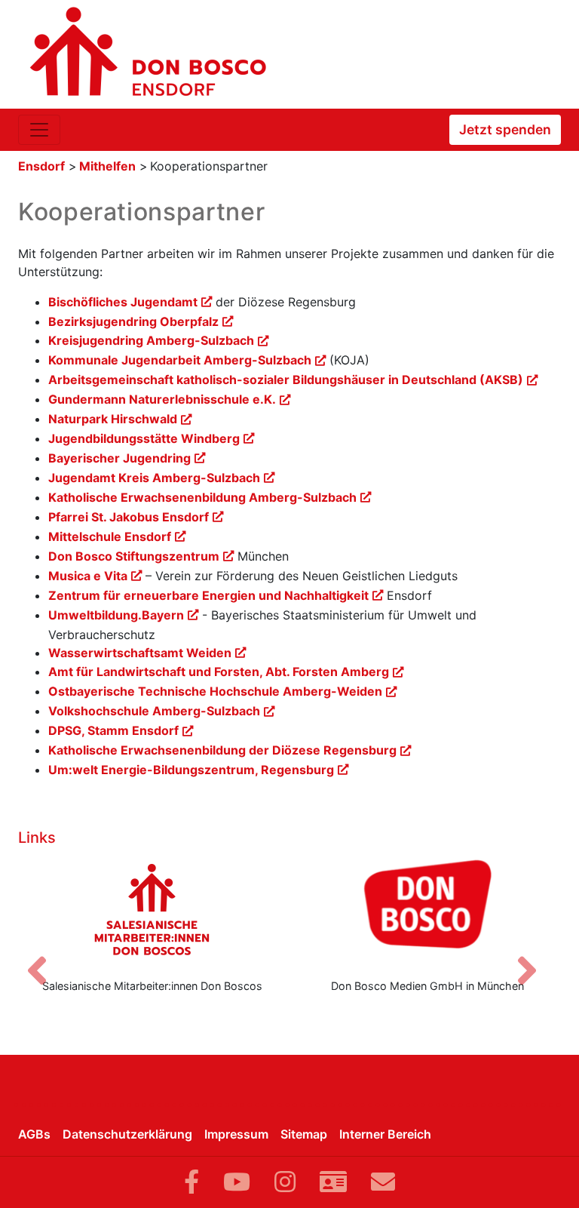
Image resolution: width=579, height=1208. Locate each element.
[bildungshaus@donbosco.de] (383, 1182)
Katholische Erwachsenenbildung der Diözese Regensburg (222, 750)
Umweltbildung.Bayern (116, 614)
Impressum (236, 1134)
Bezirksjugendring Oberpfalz (133, 321)
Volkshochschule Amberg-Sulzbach (154, 710)
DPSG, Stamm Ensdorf (113, 730)
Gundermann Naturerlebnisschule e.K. (162, 399)
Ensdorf (41, 166)
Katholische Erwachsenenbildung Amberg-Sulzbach (202, 497)
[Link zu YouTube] (236, 1182)
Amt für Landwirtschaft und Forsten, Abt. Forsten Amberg (218, 671)
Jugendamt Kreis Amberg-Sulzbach (154, 477)
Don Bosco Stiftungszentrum (133, 556)
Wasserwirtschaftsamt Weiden (139, 652)
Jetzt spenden (505, 129)
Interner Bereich (385, 1134)
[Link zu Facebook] (191, 1182)
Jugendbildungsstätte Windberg (144, 438)
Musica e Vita (87, 575)
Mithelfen (107, 166)
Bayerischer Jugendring (119, 458)
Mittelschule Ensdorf (109, 536)
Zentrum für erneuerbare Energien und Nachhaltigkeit (208, 595)
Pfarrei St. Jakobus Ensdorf (128, 516)
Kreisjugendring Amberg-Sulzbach (151, 340)
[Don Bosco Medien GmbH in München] (427, 909)
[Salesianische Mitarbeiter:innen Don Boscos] (152, 909)
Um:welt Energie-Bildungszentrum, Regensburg (191, 769)
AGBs (34, 1134)
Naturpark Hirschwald (112, 418)
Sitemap (303, 1134)
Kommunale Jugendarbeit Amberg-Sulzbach (179, 359)
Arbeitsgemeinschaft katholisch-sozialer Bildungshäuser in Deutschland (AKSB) (285, 379)
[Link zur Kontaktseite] (333, 1182)
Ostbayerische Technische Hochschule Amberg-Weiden (215, 691)
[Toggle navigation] (39, 130)
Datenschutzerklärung (127, 1134)
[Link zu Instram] (285, 1182)
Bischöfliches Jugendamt (123, 301)
